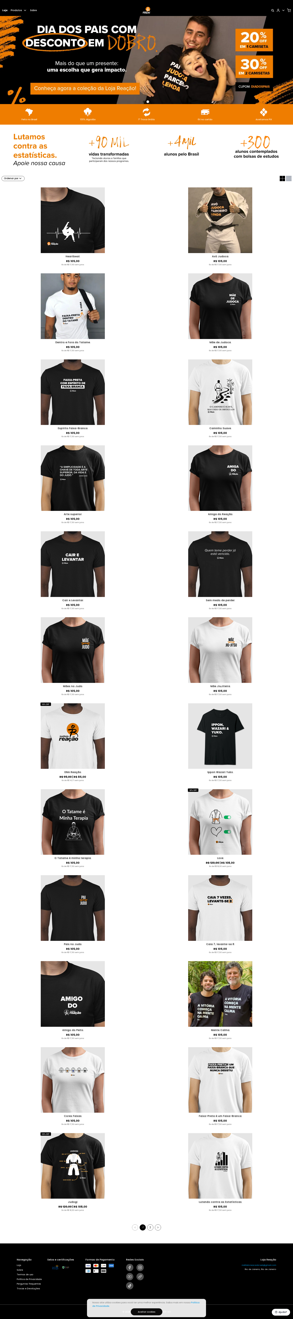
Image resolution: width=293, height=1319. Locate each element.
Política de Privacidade (29, 1279)
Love (220, 858)
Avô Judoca (220, 256)
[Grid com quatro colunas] (288, 178)
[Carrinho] (289, 10)
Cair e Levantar (72, 600)
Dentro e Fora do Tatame (72, 342)
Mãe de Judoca (220, 342)
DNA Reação (72, 772)
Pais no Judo (73, 944)
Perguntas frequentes (29, 1283)
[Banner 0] (144, 101)
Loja (4, 10)
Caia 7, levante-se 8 (220, 944)
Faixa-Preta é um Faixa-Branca (220, 1116)
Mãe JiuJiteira (220, 686)
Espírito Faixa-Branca (73, 428)
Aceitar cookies (146, 1311)
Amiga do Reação (220, 514)
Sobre (33, 10)
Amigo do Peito (72, 1030)
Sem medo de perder (220, 600)
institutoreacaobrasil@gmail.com (259, 1265)
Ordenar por (11, 178)
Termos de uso (25, 1274)
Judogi (73, 1202)
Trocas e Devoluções (28, 1288)
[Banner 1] (148, 102)
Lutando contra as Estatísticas (220, 1202)
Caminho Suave (220, 428)
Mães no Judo (72, 686)
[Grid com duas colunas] (282, 178)
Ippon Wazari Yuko (220, 772)
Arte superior (73, 514)
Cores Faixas (73, 1116)
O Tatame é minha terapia (72, 858)
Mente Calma (220, 1030)
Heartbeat (73, 256)
